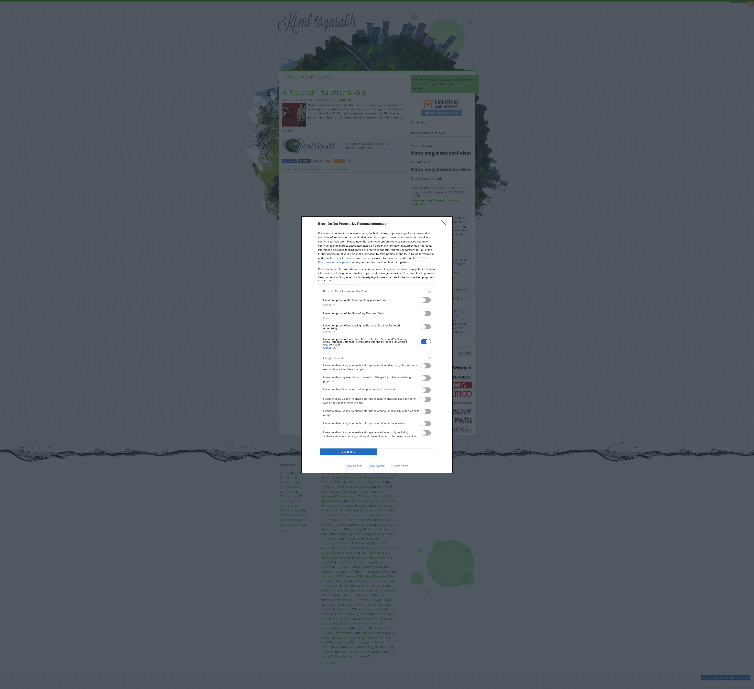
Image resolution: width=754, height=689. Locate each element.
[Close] (445, 224)
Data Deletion (354, 465)
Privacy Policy (399, 465)
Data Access (377, 465)
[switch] (426, 300)
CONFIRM (348, 451)
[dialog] (377, 344)
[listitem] (377, 291)
